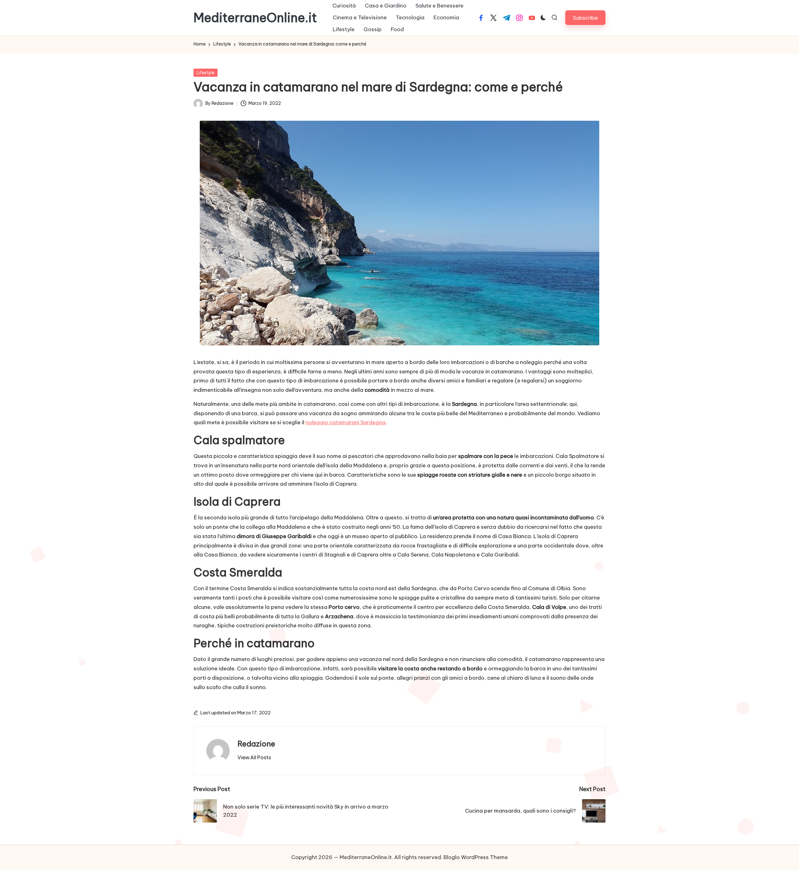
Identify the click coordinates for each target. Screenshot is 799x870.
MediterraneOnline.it (255, 18)
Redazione (256, 743)
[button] (585, 17)
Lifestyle (205, 72)
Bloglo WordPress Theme (476, 857)
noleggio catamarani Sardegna (345, 422)
